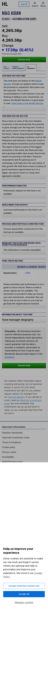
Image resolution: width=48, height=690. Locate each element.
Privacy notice (9, 452)
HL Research (31, 67)
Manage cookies (24, 602)
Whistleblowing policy (12, 461)
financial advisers (16, 397)
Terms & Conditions (11, 442)
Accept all (24, 594)
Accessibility (8, 457)
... (38, 67)
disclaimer (9, 357)
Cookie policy (8, 447)
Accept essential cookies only (24, 585)
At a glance (6, 67)
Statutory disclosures (12, 432)
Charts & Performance (18, 67)
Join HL (24, 4)
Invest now (24, 59)
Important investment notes (15, 437)
